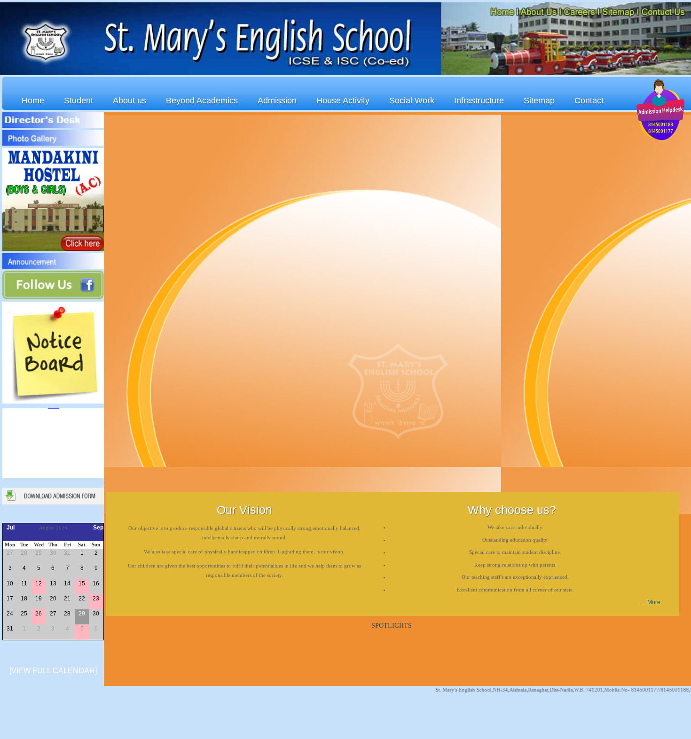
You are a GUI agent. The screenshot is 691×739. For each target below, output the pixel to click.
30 (53, 553)
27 (10, 553)
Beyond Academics (202, 100)
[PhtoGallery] (53, 143)
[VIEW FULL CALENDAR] (53, 671)
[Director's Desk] (53, 126)
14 (67, 583)
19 (38, 598)
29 (38, 553)
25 (24, 613)
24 (10, 613)
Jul (11, 527)
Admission (277, 100)
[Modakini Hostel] (53, 249)
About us (129, 100)
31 (67, 553)
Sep (98, 527)
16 (96, 583)
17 (10, 598)
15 (82, 583)
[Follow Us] (53, 297)
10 (10, 583)
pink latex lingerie (26, 726)
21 (67, 598)
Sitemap (539, 100)
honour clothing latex (27, 718)
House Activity (342, 100)
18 (24, 598)
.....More (650, 602)
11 (24, 583)
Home (33, 100)
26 (38, 613)
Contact (589, 100)
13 (53, 583)
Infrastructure (479, 100)
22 (82, 598)
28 (24, 553)
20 (53, 598)
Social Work (411, 100)
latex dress (27, 709)
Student (78, 100)
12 (38, 583)
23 (96, 598)
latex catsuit (27, 734)
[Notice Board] (53, 401)
